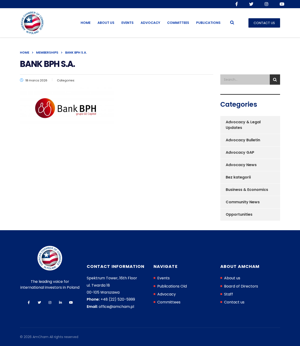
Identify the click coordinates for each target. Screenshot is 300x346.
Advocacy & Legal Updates (243, 124)
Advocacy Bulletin (243, 140)
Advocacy (150, 22)
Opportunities (239, 214)
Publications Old (172, 286)
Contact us (234, 302)
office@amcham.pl (116, 306)
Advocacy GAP (240, 152)
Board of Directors (241, 286)
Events (127, 22)
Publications (208, 22)
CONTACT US (264, 23)
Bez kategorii (238, 177)
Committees (178, 22)
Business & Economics (247, 189)
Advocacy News (241, 165)
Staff (228, 294)
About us (106, 22)
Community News (243, 202)
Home (85, 22)
